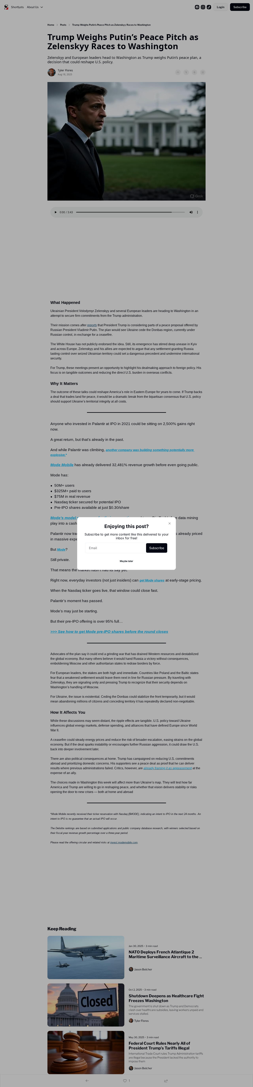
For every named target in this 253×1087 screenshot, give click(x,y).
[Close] (169, 523)
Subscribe (156, 548)
